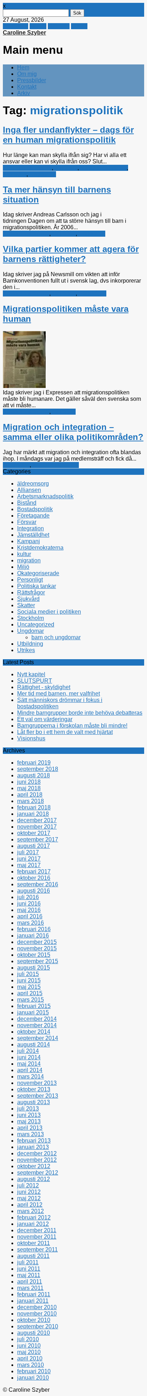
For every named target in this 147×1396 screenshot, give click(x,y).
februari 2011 (33, 1294)
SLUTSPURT (34, 681)
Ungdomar (42, 174)
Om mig (27, 74)
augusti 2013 (33, 1102)
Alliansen (29, 490)
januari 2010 (33, 1378)
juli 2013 (28, 1109)
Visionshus (31, 738)
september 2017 (37, 839)
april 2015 (29, 993)
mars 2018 (30, 801)
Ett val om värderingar (44, 719)
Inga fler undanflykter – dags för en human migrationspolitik (68, 135)
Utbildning (30, 644)
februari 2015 (34, 1006)
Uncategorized (35, 624)
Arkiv (23, 93)
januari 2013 (33, 1147)
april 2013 (29, 1128)
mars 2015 (30, 1000)
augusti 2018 (33, 775)
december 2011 (36, 1230)
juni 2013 (29, 1115)
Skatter (26, 605)
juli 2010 (28, 1339)
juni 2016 (29, 904)
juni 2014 (29, 1057)
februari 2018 (34, 807)
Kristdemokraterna (103, 168)
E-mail (79, 26)
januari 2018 (33, 814)
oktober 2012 (33, 1166)
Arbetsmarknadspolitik (45, 496)
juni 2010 (29, 1346)
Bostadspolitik (35, 509)
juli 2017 (28, 852)
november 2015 (37, 948)
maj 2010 (29, 1352)
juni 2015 (29, 980)
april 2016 (29, 916)
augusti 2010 (33, 1333)
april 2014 (29, 1070)
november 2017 (37, 827)
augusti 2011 (33, 1256)
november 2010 (37, 1314)
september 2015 (37, 961)
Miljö (23, 567)
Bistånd (26, 503)
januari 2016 (33, 936)
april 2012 (29, 1205)
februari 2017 (34, 871)
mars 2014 (30, 1077)
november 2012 (37, 1160)
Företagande (33, 516)
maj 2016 (29, 910)
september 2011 (37, 1250)
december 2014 (37, 1019)
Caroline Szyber (24, 33)
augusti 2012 (33, 1179)
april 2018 (29, 795)
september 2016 (37, 884)
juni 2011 (28, 1269)
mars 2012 (30, 1211)
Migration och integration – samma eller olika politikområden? (73, 432)
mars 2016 (30, 923)
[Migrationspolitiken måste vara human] (24, 386)
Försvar (26, 522)
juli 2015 (28, 974)
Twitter (38, 26)
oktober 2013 (33, 1089)
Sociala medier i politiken (49, 612)
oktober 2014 (33, 1032)
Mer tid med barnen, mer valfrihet (58, 694)
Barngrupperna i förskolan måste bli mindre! (72, 726)
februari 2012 (34, 1217)
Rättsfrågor (92, 293)
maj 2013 (29, 1121)
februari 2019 (34, 763)
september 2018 (37, 769)
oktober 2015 (33, 955)
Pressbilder (31, 80)
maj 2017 (29, 865)
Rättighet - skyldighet (43, 687)
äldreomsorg (33, 484)
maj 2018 (29, 788)
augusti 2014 (33, 1044)
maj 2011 (28, 1275)
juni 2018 (29, 782)
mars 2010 (30, 1365)
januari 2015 (33, 1012)
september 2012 (37, 1173)
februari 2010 (34, 1371)
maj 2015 (29, 987)
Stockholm (30, 618)
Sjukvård (28, 599)
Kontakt (26, 87)
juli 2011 (28, 1262)
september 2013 (37, 1096)
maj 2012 (29, 1198)
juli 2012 (28, 1185)
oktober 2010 (33, 1320)
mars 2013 (30, 1134)
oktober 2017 (33, 833)
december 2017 (37, 820)
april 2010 (29, 1358)
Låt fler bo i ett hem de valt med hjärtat (65, 732)
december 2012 (37, 1153)
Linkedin (59, 26)
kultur (24, 554)
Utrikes (26, 650)
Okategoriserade (38, 573)
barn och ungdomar (27, 168)
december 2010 (37, 1307)
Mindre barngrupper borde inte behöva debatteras (79, 713)
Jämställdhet (33, 535)
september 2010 (37, 1326)
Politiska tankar (36, 586)
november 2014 (37, 1025)
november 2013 (37, 1083)
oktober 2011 (33, 1243)
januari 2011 (33, 1301)
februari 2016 (34, 929)
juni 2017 (29, 859)
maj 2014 (29, 1064)
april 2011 (29, 1282)
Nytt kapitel (31, 674)
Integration (16, 465)
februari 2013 (34, 1141)
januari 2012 (33, 1224)
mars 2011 (30, 1288)
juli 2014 (28, 1051)
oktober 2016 (33, 878)
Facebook (15, 26)
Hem (23, 67)
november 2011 (36, 1237)
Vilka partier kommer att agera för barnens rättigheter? (71, 254)
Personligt (30, 580)
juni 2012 (29, 1192)
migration (14, 174)
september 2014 (37, 1038)
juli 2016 (28, 897)
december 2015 (37, 942)
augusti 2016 (33, 891)
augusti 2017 (33, 846)
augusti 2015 (33, 968)
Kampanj (66, 168)
